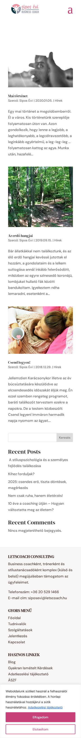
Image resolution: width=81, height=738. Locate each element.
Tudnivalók (17, 624)
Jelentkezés (17, 636)
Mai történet (18, 95)
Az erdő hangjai (20, 235)
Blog (12, 662)
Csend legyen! (19, 362)
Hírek (58, 101)
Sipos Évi (26, 101)
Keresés (64, 438)
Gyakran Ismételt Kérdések (30, 668)
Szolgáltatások (20, 630)
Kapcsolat (16, 642)
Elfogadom (40, 717)
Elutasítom (40, 729)
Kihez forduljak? (21, 474)
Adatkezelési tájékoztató (45, 707)
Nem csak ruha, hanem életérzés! (35, 495)
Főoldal (14, 618)
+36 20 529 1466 (45, 592)
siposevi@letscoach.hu (47, 598)
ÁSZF (12, 680)
